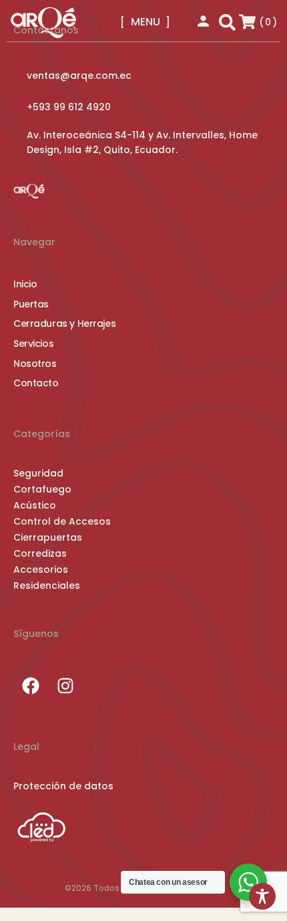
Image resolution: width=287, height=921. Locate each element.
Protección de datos (63, 786)
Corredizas (40, 553)
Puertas (31, 304)
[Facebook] (30, 685)
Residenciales (46, 585)
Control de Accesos (62, 521)
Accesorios (40, 569)
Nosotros (35, 364)
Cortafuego (42, 489)
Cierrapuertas (47, 537)
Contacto (36, 383)
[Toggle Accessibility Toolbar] (262, 896)
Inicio (25, 284)
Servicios (33, 344)
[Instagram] (65, 685)
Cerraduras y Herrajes (64, 323)
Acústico (34, 505)
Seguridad (38, 473)
